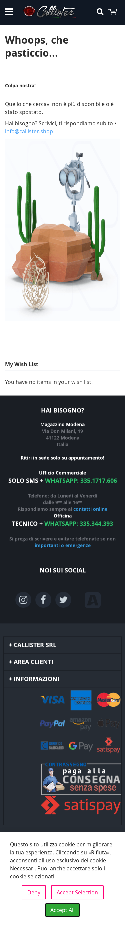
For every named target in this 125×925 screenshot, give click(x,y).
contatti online (90, 509)
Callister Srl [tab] (35, 645)
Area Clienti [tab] (33, 662)
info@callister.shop (29, 131)
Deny (33, 892)
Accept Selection (77, 892)
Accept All (62, 910)
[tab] (62, 756)
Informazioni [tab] (36, 679)
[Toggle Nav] (9, 11)
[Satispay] (62, 789)
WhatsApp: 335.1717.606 (81, 480)
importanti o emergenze (63, 545)
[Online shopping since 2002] (49, 13)
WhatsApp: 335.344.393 (78, 523)
